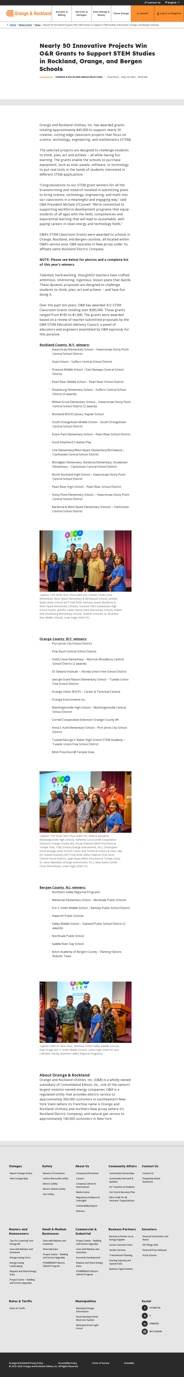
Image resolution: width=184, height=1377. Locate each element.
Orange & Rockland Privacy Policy (26, 1363)
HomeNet (129, 1363)
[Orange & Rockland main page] (25, 13)
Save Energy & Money (101, 13)
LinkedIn (154, 1323)
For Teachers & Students (122, 1186)
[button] (172, 2)
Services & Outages (81, 13)
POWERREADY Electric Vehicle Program (54, 1264)
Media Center (25, 24)
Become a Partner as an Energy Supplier (121, 1238)
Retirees (80, 1211)
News (38, 24)
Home (13, 24)
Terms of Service (100, 1363)
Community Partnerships (121, 1173)
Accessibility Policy (67, 1363)
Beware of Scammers (54, 1173)
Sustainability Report (86, 1205)
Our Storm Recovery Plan (122, 1192)
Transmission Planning (120, 1255)
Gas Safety (48, 1194)
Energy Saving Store (20, 1257)
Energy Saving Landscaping (17, 1264)
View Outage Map (19, 1178)
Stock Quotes (149, 1255)
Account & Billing (62, 13)
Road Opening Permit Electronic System (87, 1318)
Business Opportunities (121, 1268)
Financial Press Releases (154, 1250)
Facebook (155, 1307)
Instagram (156, 1331)
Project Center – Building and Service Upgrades (22, 1281)
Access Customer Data (120, 1244)
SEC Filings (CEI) (150, 1244)
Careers (80, 1178)
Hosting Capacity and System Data (120, 1262)
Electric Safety (50, 1183)
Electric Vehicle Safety (54, 1188)
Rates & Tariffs (17, 1308)
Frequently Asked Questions (151, 1180)
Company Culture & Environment (86, 1185)
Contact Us (153, 2)
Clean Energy (121, 13)
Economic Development (88, 1257)
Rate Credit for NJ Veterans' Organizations (121, 1199)
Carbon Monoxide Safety (55, 1178)
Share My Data (50, 1249)
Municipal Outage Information (85, 1310)
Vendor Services (117, 1250)
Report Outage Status (21, 1173)
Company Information (87, 1173)
